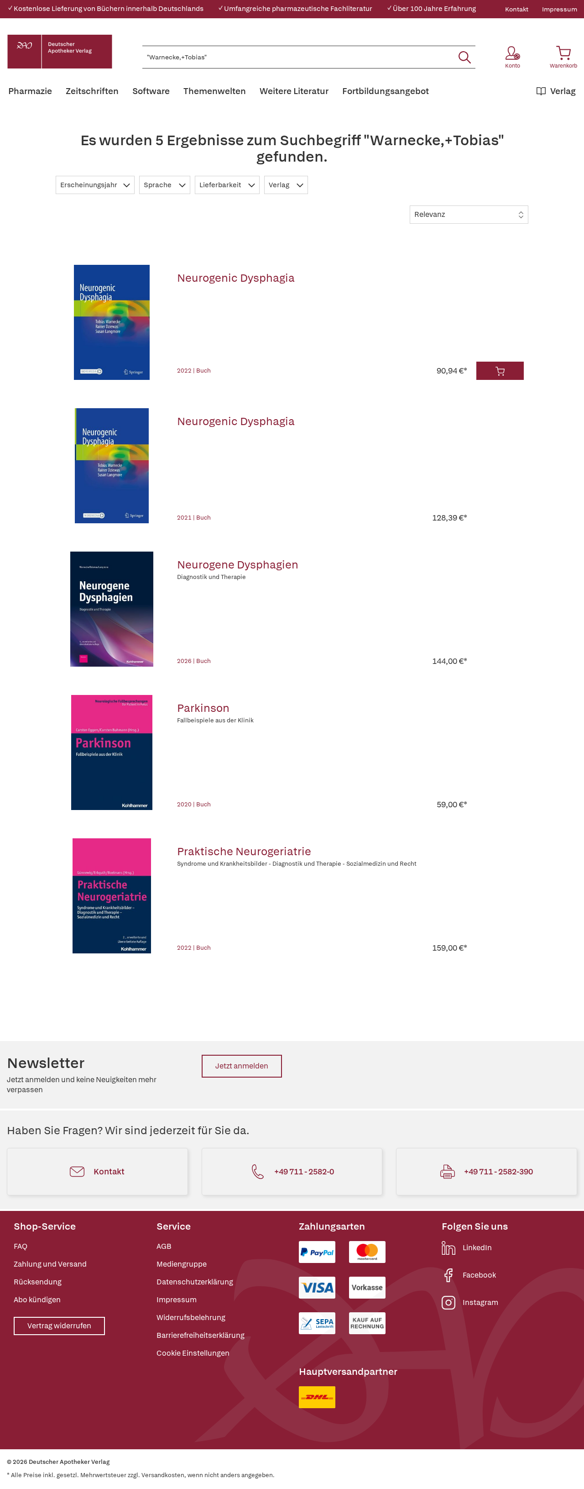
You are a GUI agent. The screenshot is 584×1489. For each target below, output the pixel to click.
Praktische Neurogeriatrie (244, 851)
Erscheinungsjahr (89, 184)
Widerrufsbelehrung (190, 1317)
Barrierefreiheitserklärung (200, 1335)
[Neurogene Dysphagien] (112, 609)
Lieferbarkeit (220, 184)
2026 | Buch (194, 661)
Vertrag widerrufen (59, 1326)
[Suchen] (464, 57)
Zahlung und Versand (50, 1264)
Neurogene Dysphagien (237, 564)
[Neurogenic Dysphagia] (112, 322)
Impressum (559, 9)
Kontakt (516, 9)
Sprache (158, 184)
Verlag (280, 184)
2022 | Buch (194, 370)
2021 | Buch (194, 517)
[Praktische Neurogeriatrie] (112, 895)
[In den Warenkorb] (500, 371)
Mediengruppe (181, 1264)
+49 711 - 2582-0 (304, 1171)
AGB (164, 1246)
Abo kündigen (37, 1300)
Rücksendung (38, 1282)
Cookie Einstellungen (192, 1353)
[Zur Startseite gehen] (60, 51)
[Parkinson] (112, 752)
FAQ (20, 1246)
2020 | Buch (194, 804)
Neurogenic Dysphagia (236, 278)
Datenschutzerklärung (194, 1282)
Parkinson (203, 708)
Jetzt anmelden (241, 1066)
